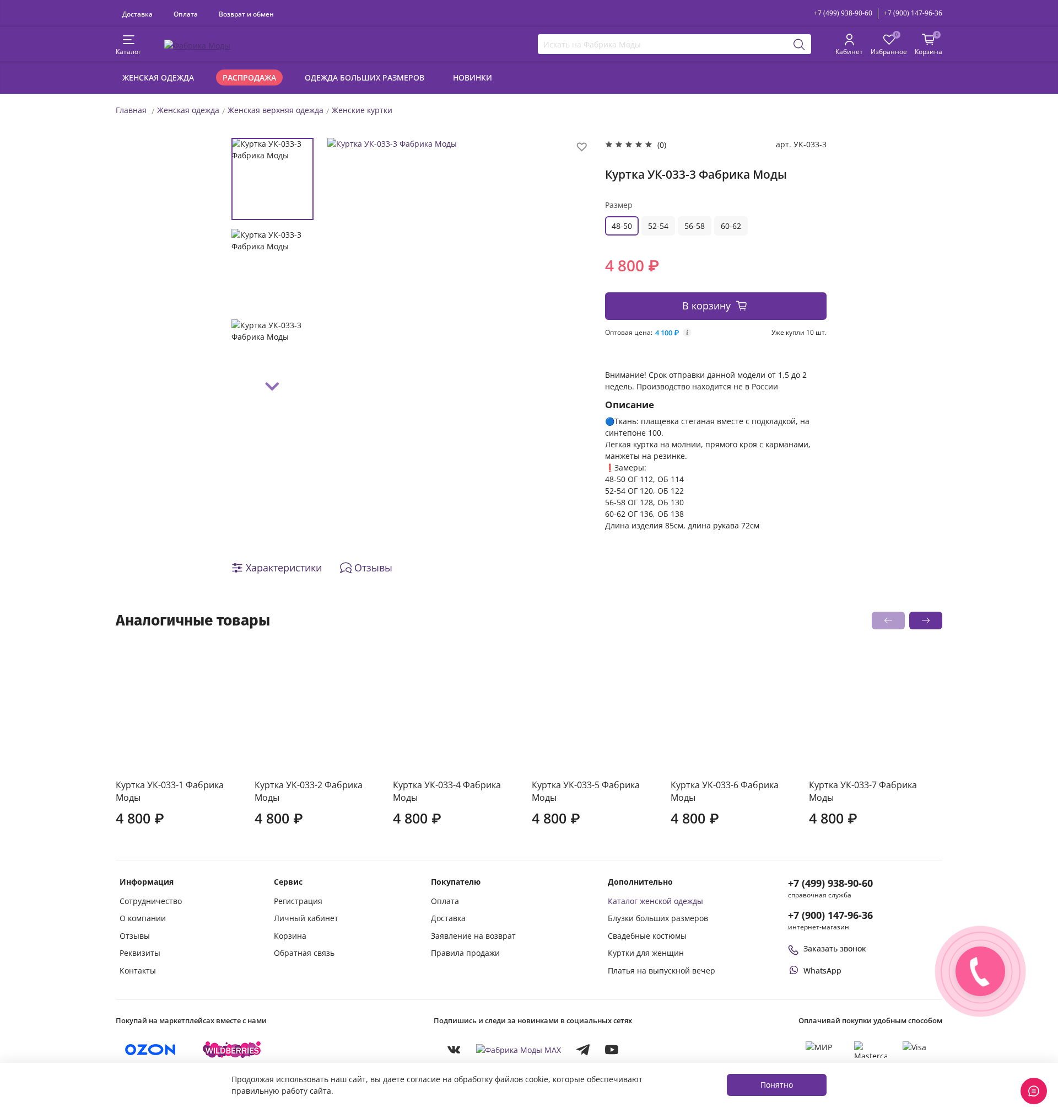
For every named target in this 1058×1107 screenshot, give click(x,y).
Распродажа (249, 77)
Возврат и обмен (246, 13)
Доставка (137, 13)
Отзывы (135, 935)
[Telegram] (583, 1049)
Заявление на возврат (473, 935)
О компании (143, 918)
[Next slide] (272, 386)
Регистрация (298, 901)
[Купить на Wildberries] (232, 1049)
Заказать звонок (834, 948)
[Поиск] (799, 44)
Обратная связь (304, 953)
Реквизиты (140, 953)
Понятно (776, 1084)
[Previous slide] (346, 268)
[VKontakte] (454, 1049)
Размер (619, 205)
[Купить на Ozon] (150, 1049)
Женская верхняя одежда (275, 110)
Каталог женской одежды (655, 901)
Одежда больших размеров (364, 77)
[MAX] (518, 1050)
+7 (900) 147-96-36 (913, 13)
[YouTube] (611, 1049)
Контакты (138, 970)
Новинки (472, 77)
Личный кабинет (306, 918)
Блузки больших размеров (658, 918)
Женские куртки (362, 110)
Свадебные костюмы (647, 935)
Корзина (290, 935)
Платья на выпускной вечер (661, 970)
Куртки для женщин (646, 953)
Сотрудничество (151, 901)
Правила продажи (465, 953)
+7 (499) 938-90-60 (843, 13)
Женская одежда (158, 77)
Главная (131, 110)
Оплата (186, 13)
